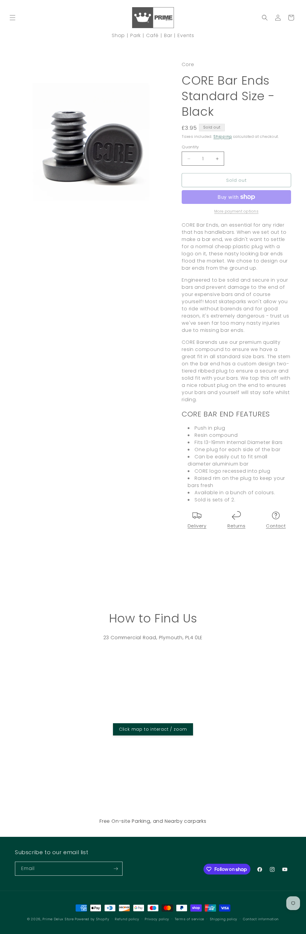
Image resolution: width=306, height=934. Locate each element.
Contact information (261, 919)
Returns (236, 526)
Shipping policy (224, 919)
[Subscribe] (115, 869)
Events (186, 35)
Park (135, 35)
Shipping (222, 136)
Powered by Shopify (92, 919)
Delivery (197, 526)
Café (152, 35)
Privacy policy (157, 919)
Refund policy (127, 919)
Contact (276, 526)
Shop (118, 35)
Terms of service (189, 919)
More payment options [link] (236, 211)
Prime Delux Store (58, 919)
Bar (168, 35)
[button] (12, 17)
